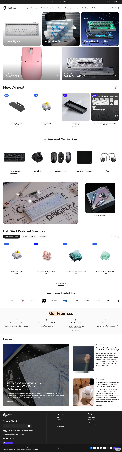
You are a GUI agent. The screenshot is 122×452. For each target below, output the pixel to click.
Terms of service (6, 449)
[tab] (11, 237)
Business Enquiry (61, 426)
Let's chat (16, 328)
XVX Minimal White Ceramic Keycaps (105, 123)
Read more (10, 401)
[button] (30, 201)
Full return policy (76, 330)
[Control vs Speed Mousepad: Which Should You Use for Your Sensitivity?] (83, 358)
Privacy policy (13, 449)
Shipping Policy (92, 422)
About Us (59, 422)
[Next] (117, 88)
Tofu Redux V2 (76, 123)
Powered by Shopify (24, 447)
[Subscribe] (29, 426)
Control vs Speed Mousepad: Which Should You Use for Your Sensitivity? (107, 349)
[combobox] (113, 2)
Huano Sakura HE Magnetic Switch (46, 271)
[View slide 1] (99, 220)
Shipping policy (35, 449)
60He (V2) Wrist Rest (17, 123)
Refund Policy (91, 419)
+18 (79, 126)
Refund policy (28, 449)
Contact (59, 419)
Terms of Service (92, 424)
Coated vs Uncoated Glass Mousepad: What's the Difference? (24, 386)
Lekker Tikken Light (46, 123)
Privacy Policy (91, 417)
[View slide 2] (100, 220)
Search (58, 417)
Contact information (21, 449)
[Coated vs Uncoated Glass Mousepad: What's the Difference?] (36, 375)
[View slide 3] (102, 220)
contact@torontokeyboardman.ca (15, 434)
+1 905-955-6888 (11, 433)
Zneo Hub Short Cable (100, 215)
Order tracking (60, 424)
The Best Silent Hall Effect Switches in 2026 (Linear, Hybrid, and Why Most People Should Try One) (107, 384)
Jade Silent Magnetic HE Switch (105, 271)
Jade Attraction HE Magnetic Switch (75, 271)
